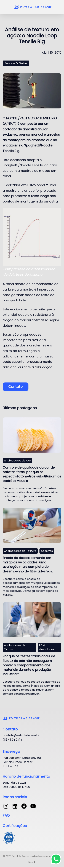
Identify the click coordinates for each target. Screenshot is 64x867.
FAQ (6, 815)
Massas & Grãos (16, 63)
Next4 (31, 862)
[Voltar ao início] (34, 7)
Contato (15, 386)
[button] (4, 7)
